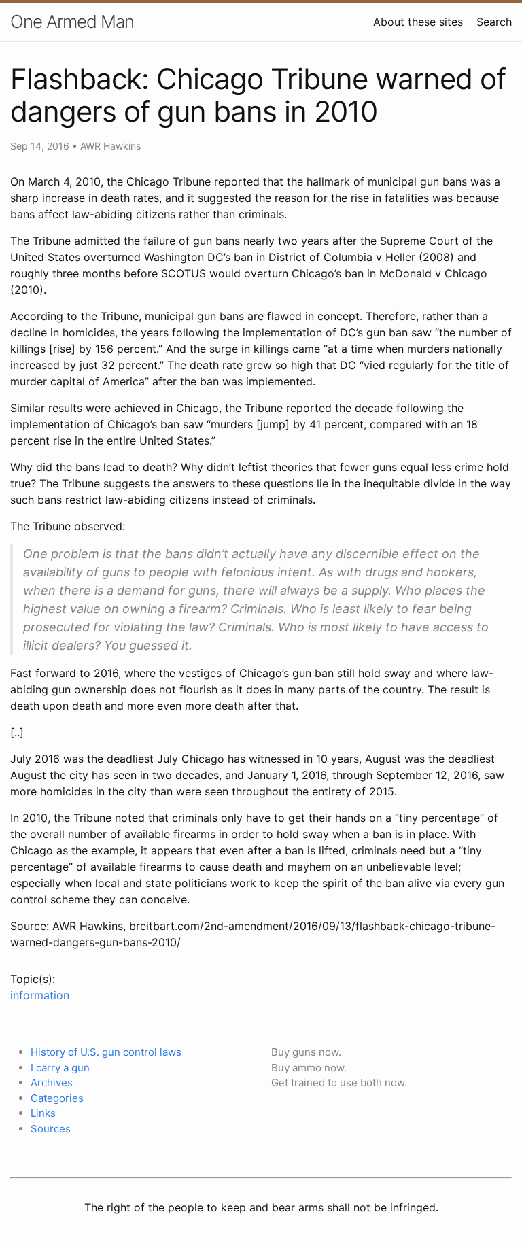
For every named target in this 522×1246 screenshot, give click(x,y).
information (39, 995)
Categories (57, 1098)
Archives (52, 1082)
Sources (51, 1128)
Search (494, 22)
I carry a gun (60, 1067)
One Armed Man (72, 21)
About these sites (418, 22)
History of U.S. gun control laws (106, 1051)
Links (43, 1113)
